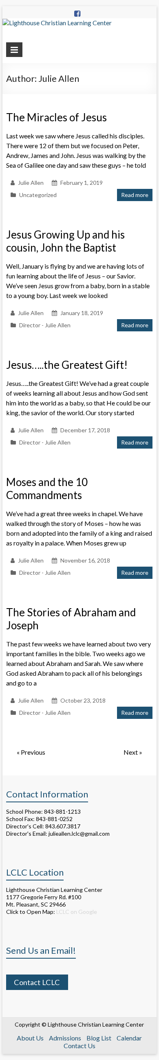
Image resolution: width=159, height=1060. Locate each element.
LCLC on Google (76, 911)
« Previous (31, 752)
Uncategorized (38, 194)
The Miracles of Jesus (56, 117)
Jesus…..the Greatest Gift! (67, 364)
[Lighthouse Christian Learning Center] (57, 22)
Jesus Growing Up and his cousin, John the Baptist (65, 241)
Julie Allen (31, 182)
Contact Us (79, 1045)
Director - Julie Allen (45, 325)
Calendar (129, 1038)
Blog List (98, 1038)
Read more (134, 194)
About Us (30, 1038)
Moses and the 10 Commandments (47, 488)
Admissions (65, 1038)
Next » (133, 752)
